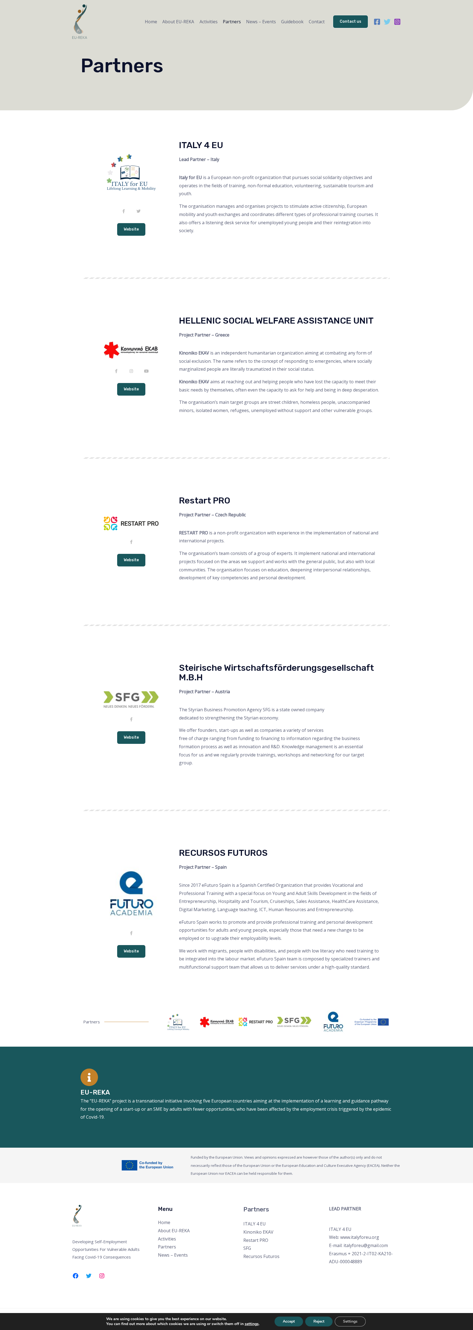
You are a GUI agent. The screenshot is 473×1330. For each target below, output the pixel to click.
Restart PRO (255, 1240)
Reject (318, 1321)
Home (151, 22)
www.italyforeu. (356, 1237)
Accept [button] (289, 1321)
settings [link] (252, 1323)
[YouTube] (355, 1274)
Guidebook (292, 22)
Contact (317, 22)
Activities (209, 22)
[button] (131, 229)
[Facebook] (377, 21)
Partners (232, 22)
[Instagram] (397, 21)
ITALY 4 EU (254, 1224)
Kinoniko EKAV (258, 1232)
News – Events (261, 22)
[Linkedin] (362, 1274)
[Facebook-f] (123, 211)
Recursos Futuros (261, 1256)
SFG (247, 1248)
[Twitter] (387, 21)
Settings (350, 1321)
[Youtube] (146, 371)
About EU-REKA (178, 22)
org (375, 1237)
